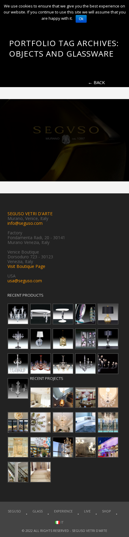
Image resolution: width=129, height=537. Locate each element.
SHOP (106, 511)
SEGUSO (14, 511)
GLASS (37, 511)
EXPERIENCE (63, 511)
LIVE (87, 511)
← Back (96, 82)
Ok (81, 19)
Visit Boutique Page (26, 266)
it (62, 522)
